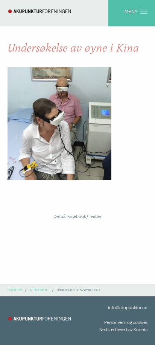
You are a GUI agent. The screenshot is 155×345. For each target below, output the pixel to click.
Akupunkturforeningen (39, 11)
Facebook (76, 216)
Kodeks (140, 329)
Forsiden (15, 290)
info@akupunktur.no (127, 307)
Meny (131, 11)
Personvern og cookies (125, 322)
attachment (39, 290)
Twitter (95, 216)
